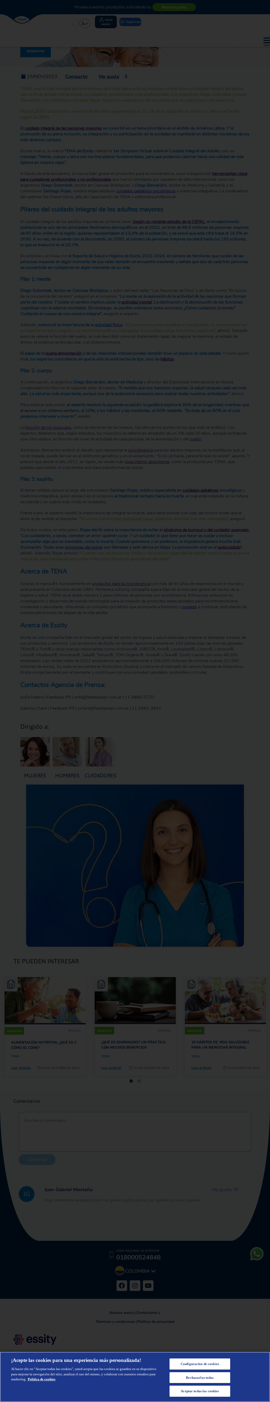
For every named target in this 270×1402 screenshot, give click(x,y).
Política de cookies (41, 1379)
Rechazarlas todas (200, 1378)
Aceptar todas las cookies (200, 1391)
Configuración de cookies (200, 1364)
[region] (135, 1377)
